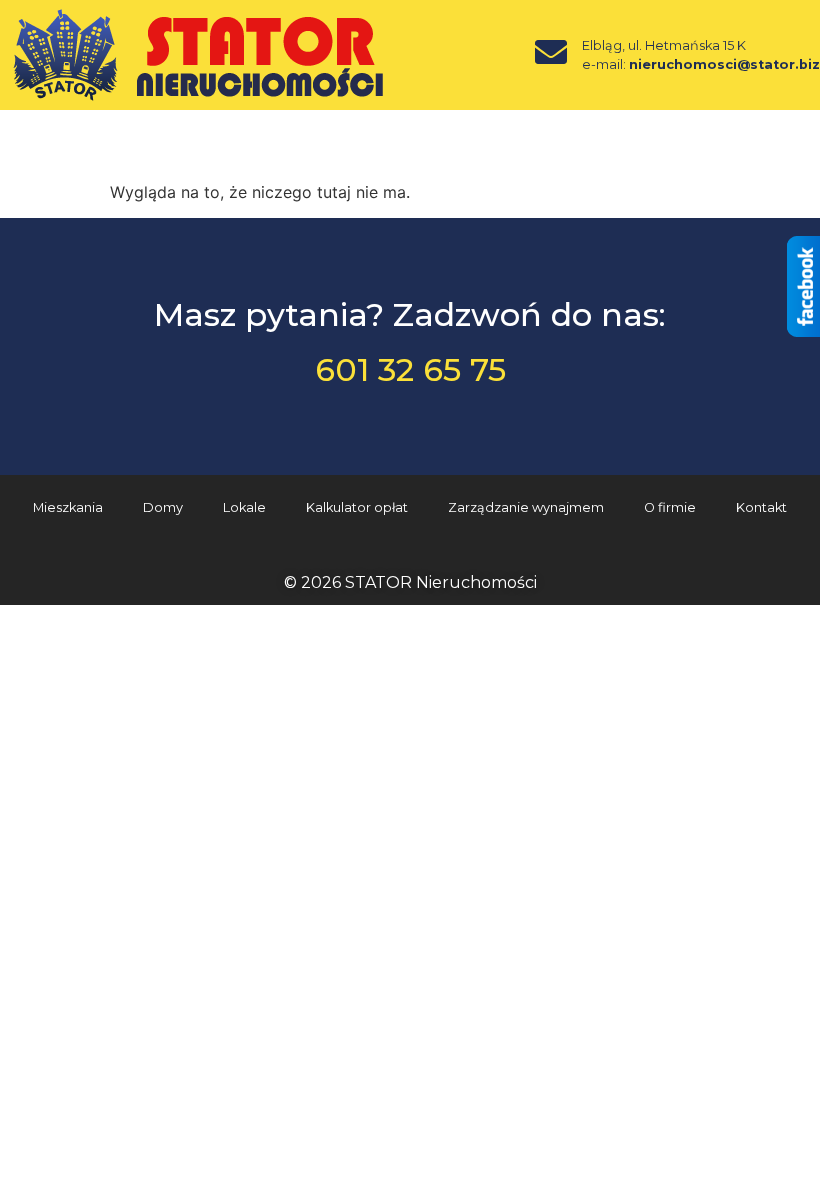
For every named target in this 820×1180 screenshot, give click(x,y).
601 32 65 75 (410, 369)
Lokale (244, 507)
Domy (163, 507)
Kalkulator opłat (357, 507)
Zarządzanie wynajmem (526, 507)
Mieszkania (68, 507)
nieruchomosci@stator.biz (724, 64)
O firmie (670, 507)
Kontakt (761, 507)
